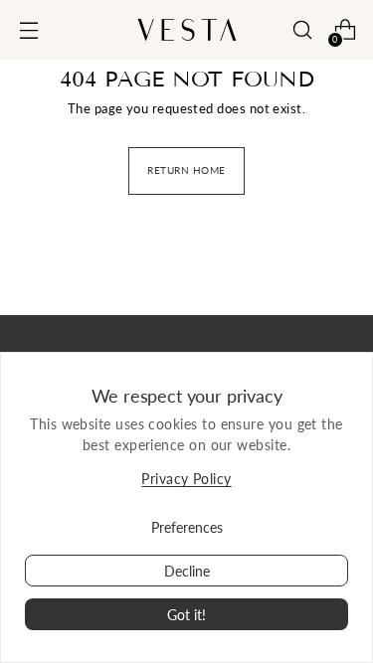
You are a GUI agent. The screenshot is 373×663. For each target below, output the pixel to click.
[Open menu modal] (28, 30)
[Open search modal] (301, 30)
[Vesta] (187, 30)
